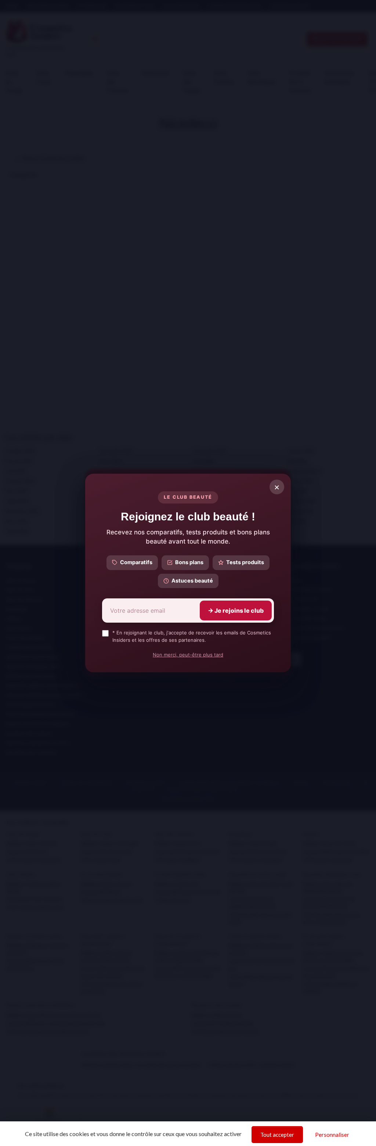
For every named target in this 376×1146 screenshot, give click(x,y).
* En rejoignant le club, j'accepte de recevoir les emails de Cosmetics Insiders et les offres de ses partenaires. (191, 636)
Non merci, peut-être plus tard (188, 655)
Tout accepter (277, 1134)
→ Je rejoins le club (236, 610)
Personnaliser (332, 1134)
